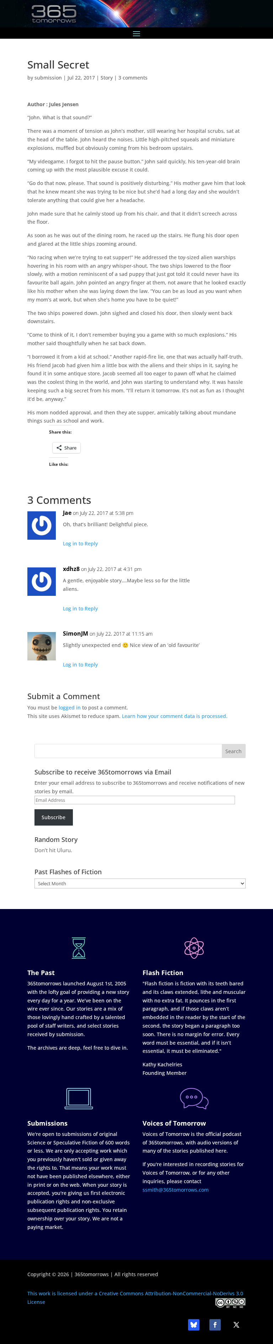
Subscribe (53, 817)
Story (107, 77)
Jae (67, 513)
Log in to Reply (80, 543)
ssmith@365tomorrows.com (176, 1189)
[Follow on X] (236, 1325)
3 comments (133, 77)
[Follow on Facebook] (215, 1325)
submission (48, 77)
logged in (70, 707)
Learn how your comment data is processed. (175, 716)
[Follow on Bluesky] (193, 1325)
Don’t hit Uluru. (53, 850)
